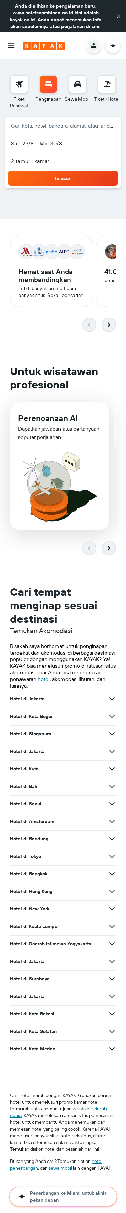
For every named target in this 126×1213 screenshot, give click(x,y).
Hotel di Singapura (30, 734)
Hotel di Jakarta (27, 699)
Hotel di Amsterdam (32, 821)
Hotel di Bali (23, 786)
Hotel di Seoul (25, 804)
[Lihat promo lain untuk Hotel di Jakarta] (112, 699)
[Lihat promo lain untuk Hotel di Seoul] (112, 804)
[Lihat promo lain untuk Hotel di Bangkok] (112, 874)
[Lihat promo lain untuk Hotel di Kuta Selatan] (112, 1031)
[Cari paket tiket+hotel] (107, 84)
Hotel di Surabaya (30, 979)
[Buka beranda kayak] (44, 46)
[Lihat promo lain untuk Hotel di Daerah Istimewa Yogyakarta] (112, 944)
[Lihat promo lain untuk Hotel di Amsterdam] (112, 821)
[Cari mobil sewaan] (77, 84)
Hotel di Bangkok (28, 874)
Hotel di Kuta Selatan (33, 1031)
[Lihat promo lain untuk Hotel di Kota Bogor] (112, 716)
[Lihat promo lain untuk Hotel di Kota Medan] (112, 1049)
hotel (44, 678)
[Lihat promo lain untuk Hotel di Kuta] (112, 769)
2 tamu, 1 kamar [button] (30, 161)
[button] (118, 16)
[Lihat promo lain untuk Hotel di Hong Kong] (112, 891)
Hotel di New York (29, 909)
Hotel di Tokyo (25, 856)
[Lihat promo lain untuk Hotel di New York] (112, 909)
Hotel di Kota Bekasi (32, 1014)
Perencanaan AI (48, 418)
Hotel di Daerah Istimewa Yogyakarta (50, 944)
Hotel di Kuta (24, 769)
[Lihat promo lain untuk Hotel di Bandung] (112, 839)
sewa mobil (60, 1168)
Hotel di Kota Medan (32, 1049)
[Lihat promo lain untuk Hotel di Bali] (112, 786)
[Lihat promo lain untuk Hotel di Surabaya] (112, 979)
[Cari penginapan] (48, 84)
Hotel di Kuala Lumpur (34, 926)
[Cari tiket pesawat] (19, 84)
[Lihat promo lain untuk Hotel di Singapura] (112, 734)
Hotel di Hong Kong (31, 891)
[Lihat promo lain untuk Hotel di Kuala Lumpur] (112, 926)
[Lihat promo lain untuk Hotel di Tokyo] (112, 856)
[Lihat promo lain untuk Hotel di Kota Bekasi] (112, 1014)
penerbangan (24, 1168)
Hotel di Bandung (29, 839)
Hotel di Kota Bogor (31, 716)
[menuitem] (19, 92)
